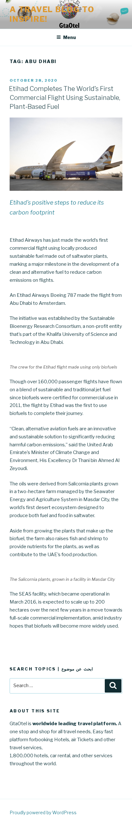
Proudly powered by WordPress (43, 812)
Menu (69, 37)
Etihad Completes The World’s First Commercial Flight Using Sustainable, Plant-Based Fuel (64, 97)
